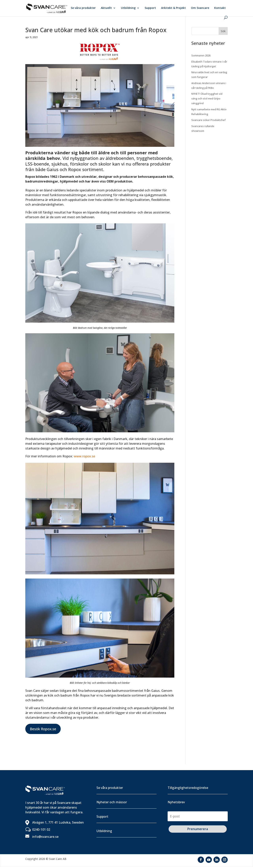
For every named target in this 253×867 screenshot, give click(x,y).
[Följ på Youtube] (209, 860)
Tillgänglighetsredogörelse (188, 788)
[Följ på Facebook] (201, 860)
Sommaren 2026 (201, 55)
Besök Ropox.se (43, 729)
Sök (223, 31)
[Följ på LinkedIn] (216, 860)
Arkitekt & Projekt (173, 8)
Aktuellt (106, 8)
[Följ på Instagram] (224, 860)
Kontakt (220, 8)
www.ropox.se (84, 456)
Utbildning (128, 8)
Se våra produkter (83, 8)
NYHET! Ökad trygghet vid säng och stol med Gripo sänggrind (206, 98)
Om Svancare (200, 8)
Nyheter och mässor (111, 802)
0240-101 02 (41, 829)
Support (150, 8)
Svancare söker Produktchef (208, 120)
